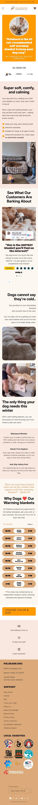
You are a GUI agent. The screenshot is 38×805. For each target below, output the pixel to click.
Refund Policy (9, 714)
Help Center (8, 692)
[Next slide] (9, 282)
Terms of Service (10, 721)
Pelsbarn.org (23, 801)
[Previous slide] (4, 282)
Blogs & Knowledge (11, 710)
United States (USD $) (18, 791)
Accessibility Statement (13, 724)
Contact (7, 696)
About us (7, 706)
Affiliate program (10, 728)
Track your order (10, 703)
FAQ (5, 699)
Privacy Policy (9, 717)
